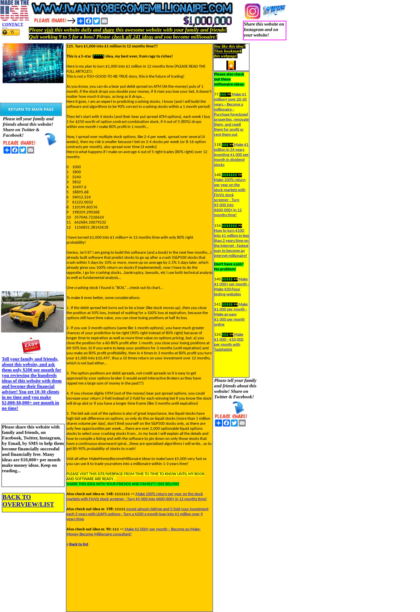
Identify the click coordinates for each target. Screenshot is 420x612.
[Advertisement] (33, 221)
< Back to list (77, 544)
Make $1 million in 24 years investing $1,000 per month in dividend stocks (231, 155)
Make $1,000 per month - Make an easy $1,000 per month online (231, 315)
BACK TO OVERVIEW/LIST (28, 500)
